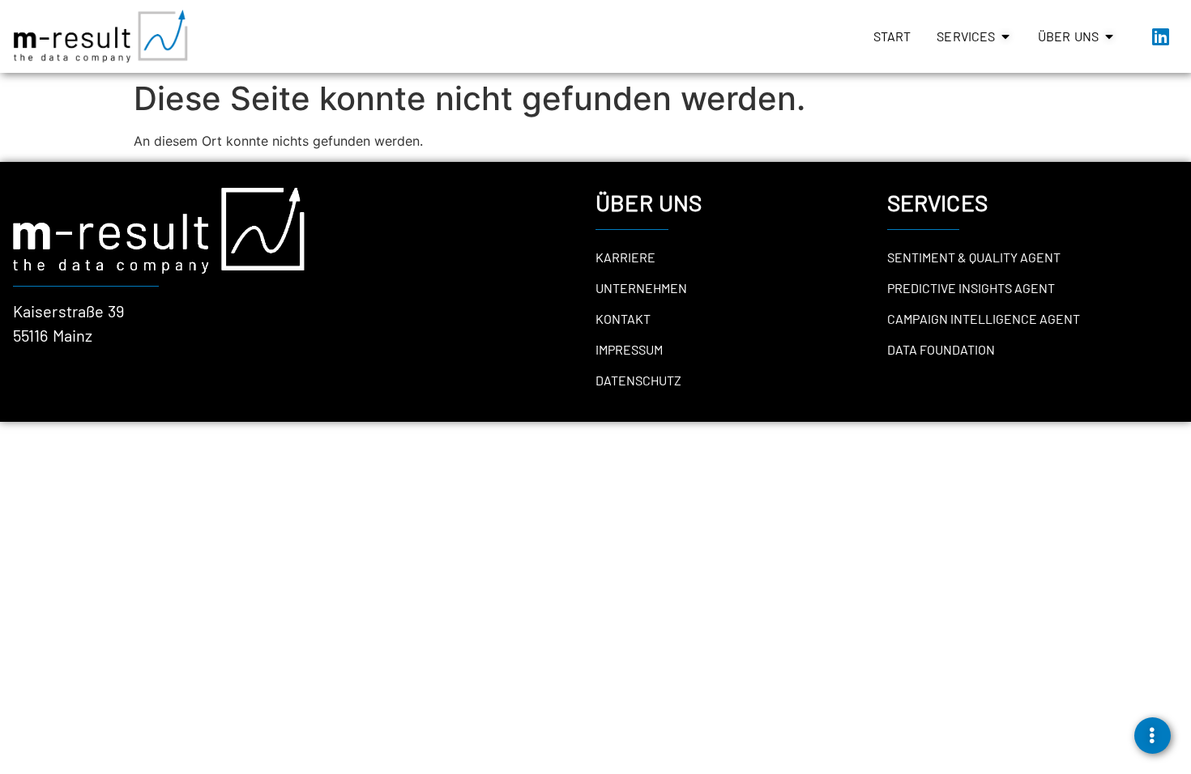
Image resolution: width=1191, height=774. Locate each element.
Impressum (629, 349)
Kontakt (623, 318)
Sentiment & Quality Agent (974, 257)
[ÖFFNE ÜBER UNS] (1109, 36)
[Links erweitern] (1152, 735)
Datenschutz (638, 380)
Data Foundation (941, 349)
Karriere (625, 257)
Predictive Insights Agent (971, 288)
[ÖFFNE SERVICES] (1005, 36)
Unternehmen (641, 288)
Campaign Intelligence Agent (983, 318)
